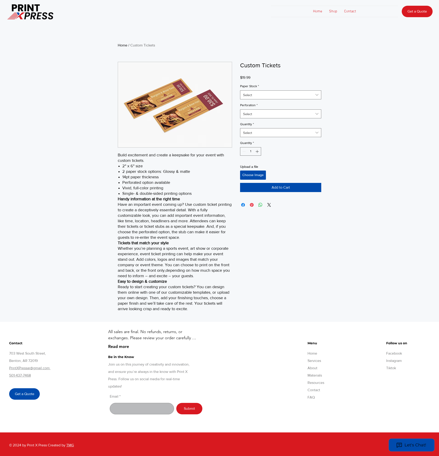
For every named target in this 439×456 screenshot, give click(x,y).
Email (114, 396)
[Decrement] (243, 151)
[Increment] (257, 151)
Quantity (247, 124)
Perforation (249, 105)
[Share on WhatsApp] (260, 205)
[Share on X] (269, 205)
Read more (118, 346)
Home (122, 45)
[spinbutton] (250, 151)
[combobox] (280, 94)
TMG (70, 445)
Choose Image (253, 175)
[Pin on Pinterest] (251, 205)
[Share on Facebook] (243, 205)
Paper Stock (249, 86)
